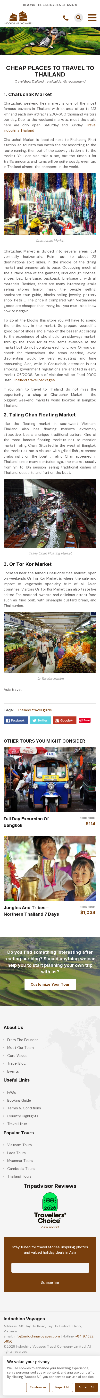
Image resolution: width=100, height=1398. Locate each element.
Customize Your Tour (50, 984)
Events (13, 1071)
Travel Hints (17, 1123)
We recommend (73, 81)
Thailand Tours (19, 1176)
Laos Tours (16, 1153)
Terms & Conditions (24, 1108)
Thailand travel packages (34, 380)
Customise (38, 1387)
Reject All (62, 1387)
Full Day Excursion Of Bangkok (26, 822)
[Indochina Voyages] (18, 17)
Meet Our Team (20, 1047)
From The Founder (22, 1039)
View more (49, 1227)
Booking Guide (19, 1100)
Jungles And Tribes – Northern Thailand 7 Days (31, 911)
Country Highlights (22, 1116)
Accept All (86, 1387)
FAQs (11, 1092)
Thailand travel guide (46, 81)
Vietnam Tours (19, 1145)
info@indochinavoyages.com (37, 1336)
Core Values (17, 1055)
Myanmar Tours (20, 1160)
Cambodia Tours (21, 1168)
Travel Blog (22, 81)
